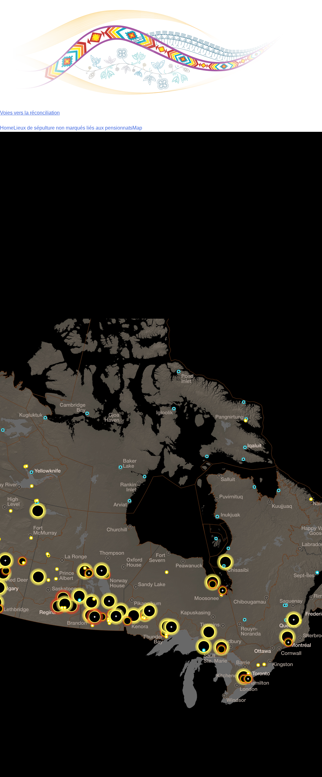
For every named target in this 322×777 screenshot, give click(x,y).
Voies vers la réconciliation (30, 112)
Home (7, 128)
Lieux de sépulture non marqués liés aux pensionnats (73, 128)
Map (137, 128)
